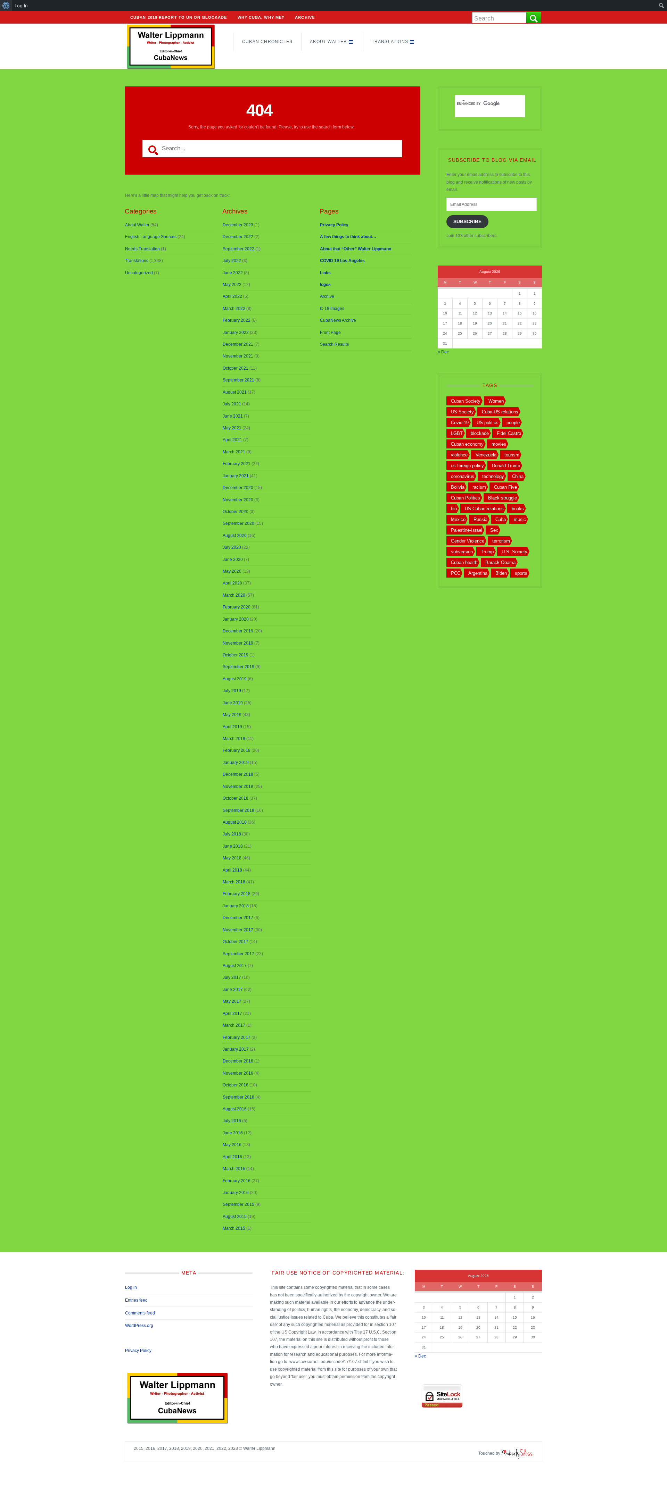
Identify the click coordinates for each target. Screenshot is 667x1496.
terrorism (501, 541)
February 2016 (236, 1180)
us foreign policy (467, 465)
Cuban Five (505, 487)
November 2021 (238, 356)
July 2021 (232, 404)
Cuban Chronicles (267, 41)
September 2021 (238, 380)
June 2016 (233, 1133)
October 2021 (235, 368)
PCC (455, 573)
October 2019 (235, 655)
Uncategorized (139, 272)
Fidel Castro (509, 433)
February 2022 (236, 320)
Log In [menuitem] (21, 5)
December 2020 (238, 487)
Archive (305, 17)
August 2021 (235, 392)
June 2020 (233, 559)
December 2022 (238, 236)
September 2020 (238, 523)
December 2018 (238, 774)
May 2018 (232, 858)
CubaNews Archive (338, 320)
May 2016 (232, 1144)
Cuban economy (467, 444)
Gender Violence (467, 541)
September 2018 (238, 810)
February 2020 (236, 607)
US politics (488, 422)
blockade (480, 433)
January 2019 (236, 762)
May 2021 (232, 428)
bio (454, 508)
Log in (131, 1287)
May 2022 (232, 284)
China (518, 476)
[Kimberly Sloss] (517, 1453)
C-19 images (332, 308)
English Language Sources (150, 236)
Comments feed (140, 1313)
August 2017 (235, 965)
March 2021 (234, 451)
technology (493, 476)
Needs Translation (142, 248)
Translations (390, 41)
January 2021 (236, 475)
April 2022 (232, 296)
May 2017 (232, 1001)
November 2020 (238, 499)
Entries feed (136, 1300)
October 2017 (235, 941)
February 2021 (236, 463)
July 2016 (232, 1120)
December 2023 (238, 224)
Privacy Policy (138, 1350)
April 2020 (232, 583)
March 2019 (234, 738)
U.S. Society (514, 551)
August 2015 (235, 1216)
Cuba (500, 519)
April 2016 (232, 1156)
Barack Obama (500, 562)
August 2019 (235, 678)
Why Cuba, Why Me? (261, 17)
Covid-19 (460, 422)
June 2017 (233, 989)
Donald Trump (506, 465)
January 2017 (236, 1049)
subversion (462, 551)
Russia (480, 519)
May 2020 (232, 571)
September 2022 (238, 248)
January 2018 (236, 906)
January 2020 (236, 619)
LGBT (457, 433)
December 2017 (238, 917)
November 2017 (238, 929)
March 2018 (234, 882)
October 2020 (235, 511)
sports (521, 573)
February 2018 (236, 893)
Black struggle (502, 498)
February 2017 (236, 1037)
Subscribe (467, 221)
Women (496, 401)
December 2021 (238, 344)
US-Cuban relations (484, 508)
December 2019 (238, 631)
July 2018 (232, 834)
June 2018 (233, 846)
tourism (511, 454)
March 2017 (234, 1025)
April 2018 (232, 870)
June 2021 (233, 416)
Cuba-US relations (500, 411)
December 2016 (238, 1061)
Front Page (330, 332)
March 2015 (234, 1228)
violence (459, 454)
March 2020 (234, 595)
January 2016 (236, 1192)
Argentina (477, 573)
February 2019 (236, 750)
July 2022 (232, 260)
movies (499, 444)
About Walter (328, 41)
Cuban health (464, 562)
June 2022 (233, 272)
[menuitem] (6, 5)
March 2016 (234, 1168)
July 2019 (232, 690)
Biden (501, 573)
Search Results (334, 344)
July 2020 (232, 547)
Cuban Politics (465, 498)
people (513, 422)
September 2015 (238, 1204)
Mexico (458, 519)
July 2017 (232, 977)
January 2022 (236, 332)
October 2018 (235, 798)
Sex (494, 530)
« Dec (443, 352)
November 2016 (238, 1073)
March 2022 (234, 308)
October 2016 (235, 1085)
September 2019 (238, 666)
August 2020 (235, 535)
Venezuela (486, 454)
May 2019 (232, 714)
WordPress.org (139, 1325)
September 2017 (238, 953)
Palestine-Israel (466, 530)
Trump (487, 551)
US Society (462, 411)
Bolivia (457, 487)
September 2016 (238, 1097)
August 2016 (235, 1109)
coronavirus (462, 476)
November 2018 (238, 786)
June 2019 (233, 702)
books (518, 508)
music (520, 519)
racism (479, 487)
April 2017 (232, 1013)
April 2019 (232, 726)
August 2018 (235, 822)
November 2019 (238, 643)
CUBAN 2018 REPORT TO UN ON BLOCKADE (178, 17)
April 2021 (232, 439)
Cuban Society (465, 401)
